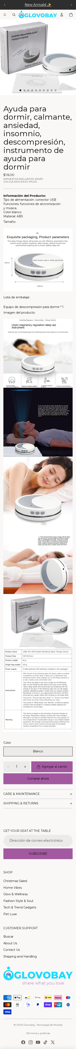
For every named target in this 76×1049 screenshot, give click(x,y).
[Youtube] (38, 1042)
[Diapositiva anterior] (4, 4)
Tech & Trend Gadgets (19, 907)
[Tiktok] (45, 1042)
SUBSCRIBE (38, 854)
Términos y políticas (38, 1033)
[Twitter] (52, 1042)
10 (56, 90)
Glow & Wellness (15, 894)
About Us (10, 943)
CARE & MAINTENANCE (21, 794)
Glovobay (29, 1024)
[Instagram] (30, 1042)
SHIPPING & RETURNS (20, 803)
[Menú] (5, 15)
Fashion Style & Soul (18, 901)
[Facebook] (23, 1042)
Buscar (8, 936)
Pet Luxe (10, 914)
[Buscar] (14, 14)
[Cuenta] (61, 14)
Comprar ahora (38, 778)
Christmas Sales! (15, 881)
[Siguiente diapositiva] (71, 4)
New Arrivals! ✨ (38, 5)
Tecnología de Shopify (50, 1024)
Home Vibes (12, 888)
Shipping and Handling (20, 956)
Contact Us (11, 950)
